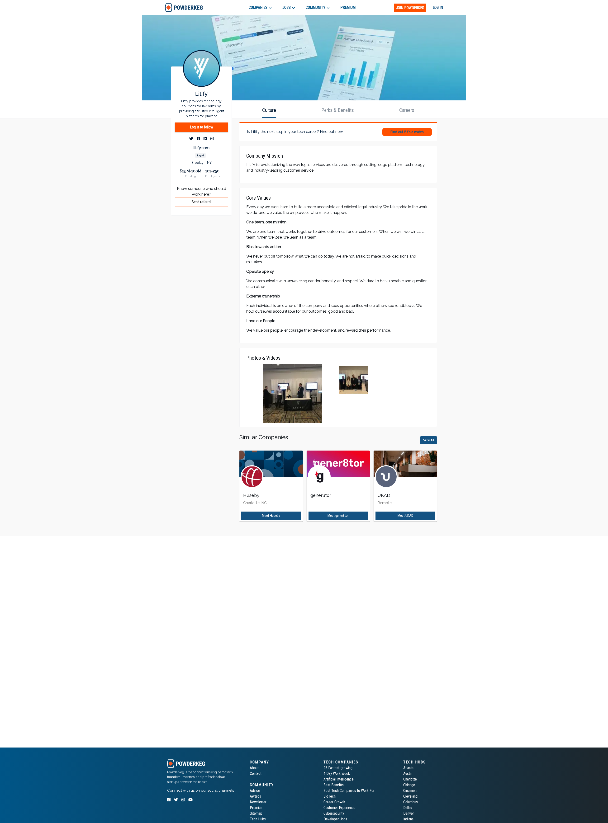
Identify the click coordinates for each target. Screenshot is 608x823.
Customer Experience (339, 807)
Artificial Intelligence (338, 779)
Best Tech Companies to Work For (349, 790)
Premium (256, 807)
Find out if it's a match (407, 132)
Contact (255, 773)
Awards (255, 796)
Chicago (409, 785)
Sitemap (256, 813)
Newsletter (258, 802)
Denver (408, 813)
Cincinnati (410, 790)
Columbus (410, 802)
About (254, 768)
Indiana (408, 819)
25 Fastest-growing (337, 768)
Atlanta (408, 768)
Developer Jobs (335, 819)
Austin (407, 773)
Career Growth (334, 802)
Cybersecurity (333, 813)
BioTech (329, 796)
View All (428, 440)
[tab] (184, 7)
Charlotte (410, 779)
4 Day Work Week (336, 773)
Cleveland (410, 796)
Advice (255, 790)
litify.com (201, 148)
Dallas (407, 807)
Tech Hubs (258, 819)
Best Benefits (333, 785)
